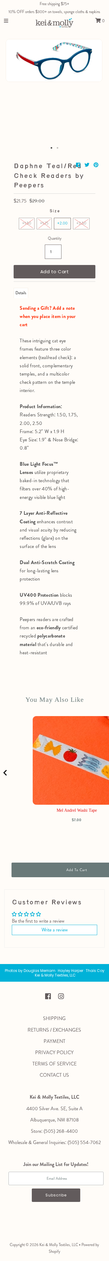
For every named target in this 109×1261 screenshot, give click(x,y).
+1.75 (44, 223)
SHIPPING (54, 1018)
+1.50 (26, 223)
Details (20, 293)
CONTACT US (54, 1075)
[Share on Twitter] (87, 164)
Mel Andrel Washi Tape (77, 810)
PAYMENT (54, 1041)
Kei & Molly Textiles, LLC (58, 1245)
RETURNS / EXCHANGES (54, 1029)
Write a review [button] (54, 929)
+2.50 (81, 223)
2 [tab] (57, 148)
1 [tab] (51, 148)
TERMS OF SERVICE (54, 1063)
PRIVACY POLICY (54, 1052)
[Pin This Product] (96, 164)
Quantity (54, 238)
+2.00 (62, 223)
